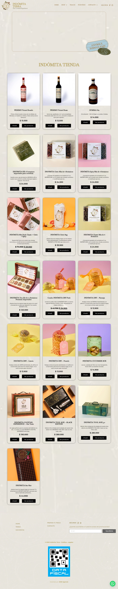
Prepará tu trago (54, 523)
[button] (14, 125)
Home (18, 524)
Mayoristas (20, 530)
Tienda (18, 527)
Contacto (51, 526)
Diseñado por (59, 582)
